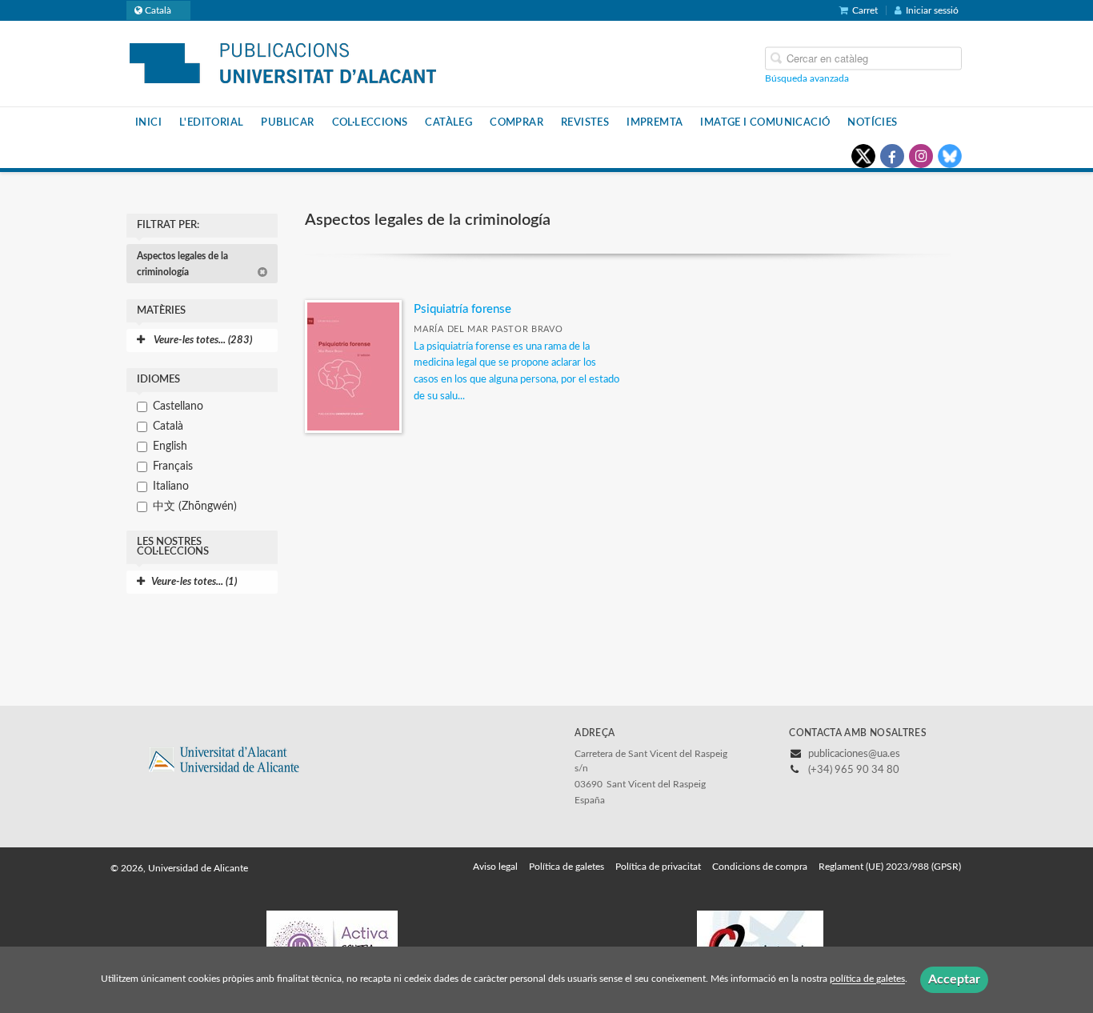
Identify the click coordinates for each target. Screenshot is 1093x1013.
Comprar (516, 122)
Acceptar (954, 979)
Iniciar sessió (932, 10)
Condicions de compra (759, 866)
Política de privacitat (658, 866)
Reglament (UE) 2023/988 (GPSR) (890, 866)
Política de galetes (566, 866)
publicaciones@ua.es (854, 754)
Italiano (171, 486)
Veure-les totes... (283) (201, 340)
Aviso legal (495, 866)
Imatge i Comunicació (765, 122)
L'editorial (211, 122)
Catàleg (448, 122)
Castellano (178, 406)
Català (168, 426)
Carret (865, 10)
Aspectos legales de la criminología (182, 264)
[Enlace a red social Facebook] (892, 156)
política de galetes (867, 979)
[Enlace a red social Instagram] (921, 156)
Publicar (287, 122)
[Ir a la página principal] (283, 62)
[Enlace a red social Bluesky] (950, 156)
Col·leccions (370, 122)
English (170, 446)
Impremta (655, 122)
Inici (148, 122)
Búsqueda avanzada (807, 77)
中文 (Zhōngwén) (195, 506)
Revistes (585, 122)
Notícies (872, 122)
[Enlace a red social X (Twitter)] (863, 156)
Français (173, 466)
